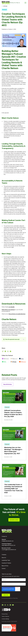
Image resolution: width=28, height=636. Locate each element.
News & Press (5, 565)
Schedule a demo (14, 519)
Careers (4, 568)
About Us (4, 557)
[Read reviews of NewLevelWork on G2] (9, 627)
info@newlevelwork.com (7, 541)
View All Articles (7, 384)
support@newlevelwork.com (8, 545)
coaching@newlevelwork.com (9, 549)
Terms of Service (5, 616)
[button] (25, 3)
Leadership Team (6, 560)
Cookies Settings (5, 618)
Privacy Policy (15, 598)
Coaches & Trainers (6, 563)
